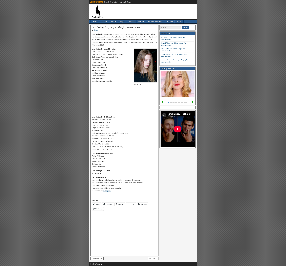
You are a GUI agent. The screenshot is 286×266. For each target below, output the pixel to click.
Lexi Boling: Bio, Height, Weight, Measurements (117, 27)
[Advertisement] (124, 101)
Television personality (154, 21)
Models (113, 21)
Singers (122, 21)
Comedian (169, 21)
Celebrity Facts (96, 1)
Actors (95, 21)
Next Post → (153, 258)
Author (179, 21)
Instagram (107, 191)
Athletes (141, 21)
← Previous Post (97, 258)
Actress (104, 21)
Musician (132, 21)
